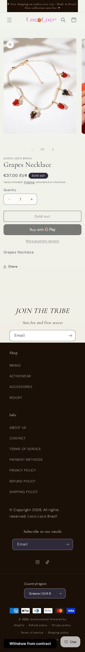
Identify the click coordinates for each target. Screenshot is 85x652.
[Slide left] (32, 149)
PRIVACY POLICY (22, 470)
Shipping (29, 182)
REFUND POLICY (22, 481)
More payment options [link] (42, 241)
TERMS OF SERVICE (25, 449)
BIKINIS (15, 365)
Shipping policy (58, 632)
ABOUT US (17, 427)
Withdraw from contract (30, 643)
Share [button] (13, 266)
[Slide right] (53, 149)
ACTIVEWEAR (20, 376)
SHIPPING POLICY (23, 492)
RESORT (15, 398)
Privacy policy (61, 625)
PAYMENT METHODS (26, 459)
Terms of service (32, 632)
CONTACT (17, 438)
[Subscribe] (70, 335)
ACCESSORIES (20, 387)
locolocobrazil (39, 619)
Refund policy (38, 625)
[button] (9, 20)
